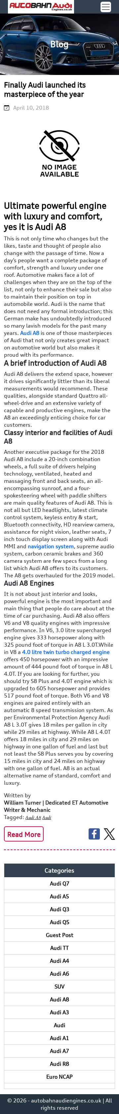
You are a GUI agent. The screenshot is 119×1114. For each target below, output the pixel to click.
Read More (24, 834)
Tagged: (14, 817)
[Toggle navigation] (105, 7)
